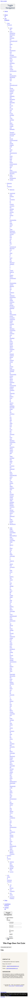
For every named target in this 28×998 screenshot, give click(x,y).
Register (11, 936)
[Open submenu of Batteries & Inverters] (7, 188)
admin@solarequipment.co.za (13, 966)
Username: (11, 922)
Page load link (3, 992)
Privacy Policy (11, 985)
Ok (10, 995)
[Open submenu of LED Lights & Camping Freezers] (7, 883)
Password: (11, 925)
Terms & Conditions (19, 985)
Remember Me (11, 931)
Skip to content (4, 1)
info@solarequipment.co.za (12, 968)
